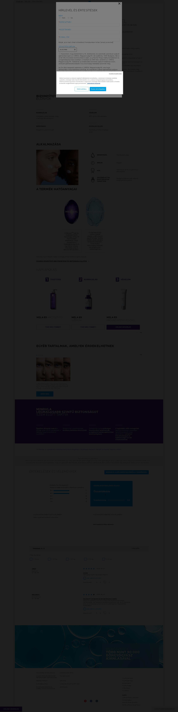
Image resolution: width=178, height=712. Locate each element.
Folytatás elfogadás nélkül (115, 73)
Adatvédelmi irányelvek (93, 83)
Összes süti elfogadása (98, 89)
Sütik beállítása (81, 89)
